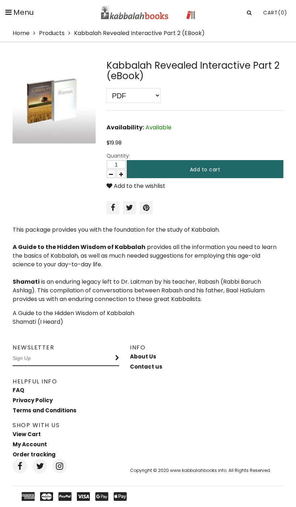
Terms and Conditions (45, 410)
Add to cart (205, 169)
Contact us (146, 366)
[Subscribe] (117, 358)
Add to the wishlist (138, 186)
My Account (30, 444)
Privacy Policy (33, 400)
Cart (275, 12)
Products (52, 33)
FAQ (18, 390)
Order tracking (34, 454)
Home (21, 33)
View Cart (27, 434)
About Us (143, 356)
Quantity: (118, 155)
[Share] (112, 207)
